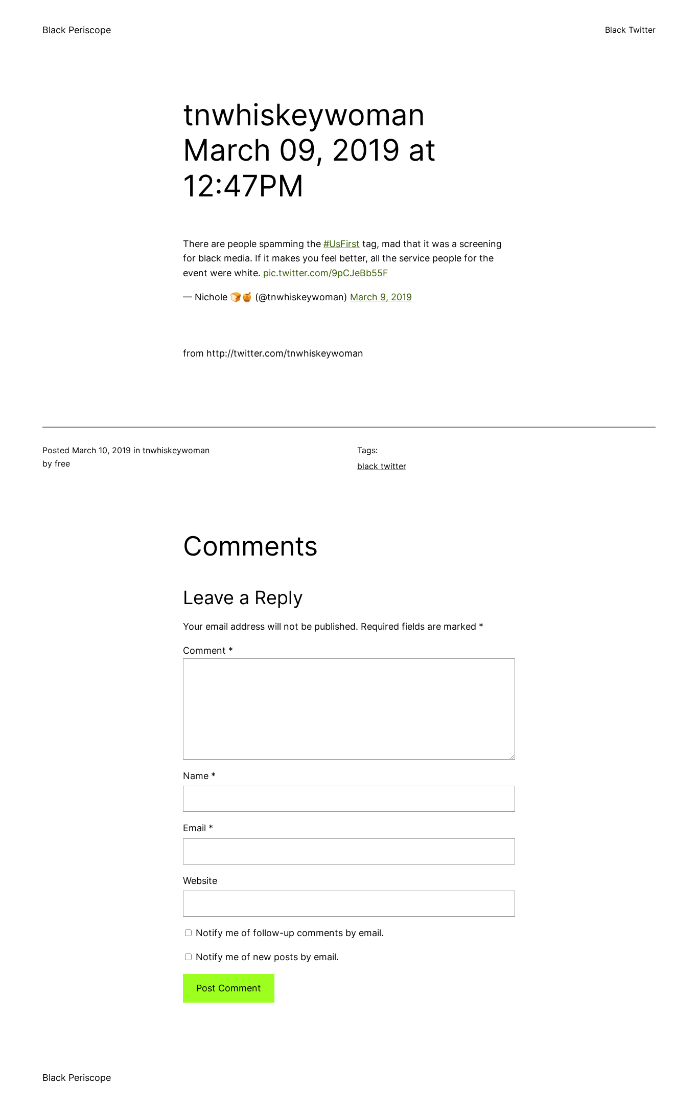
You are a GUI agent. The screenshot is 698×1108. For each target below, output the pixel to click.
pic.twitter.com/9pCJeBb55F (325, 273)
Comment (208, 650)
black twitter (381, 466)
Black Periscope (76, 30)
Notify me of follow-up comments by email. (290, 932)
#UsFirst (341, 243)
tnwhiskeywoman (176, 450)
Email (198, 828)
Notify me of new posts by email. (267, 956)
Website (200, 880)
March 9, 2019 (381, 297)
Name (199, 775)
